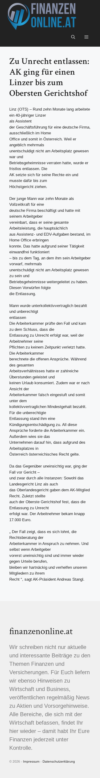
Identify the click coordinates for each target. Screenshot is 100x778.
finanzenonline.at (41, 631)
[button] (73, 37)
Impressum (31, 761)
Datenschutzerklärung (59, 761)
